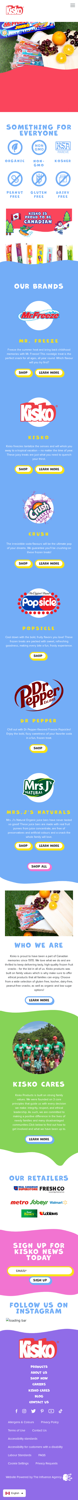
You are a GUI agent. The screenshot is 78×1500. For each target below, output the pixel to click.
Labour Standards (19, 1455)
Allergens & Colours (21, 1422)
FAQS (42, 1455)
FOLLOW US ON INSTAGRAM (39, 1308)
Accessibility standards (22, 1438)
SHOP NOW (39, 1378)
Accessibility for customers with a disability (35, 1447)
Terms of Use (16, 1430)
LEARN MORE (49, 373)
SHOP (23, 373)
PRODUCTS (39, 1366)
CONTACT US (39, 1402)
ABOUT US (39, 1372)
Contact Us (39, 1430)
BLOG (39, 1396)
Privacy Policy (50, 1422)
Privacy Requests (47, 1463)
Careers (39, 1384)
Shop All (39, 866)
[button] (14, 1493)
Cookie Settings (18, 1463)
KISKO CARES (39, 1390)
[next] (66, 109)
